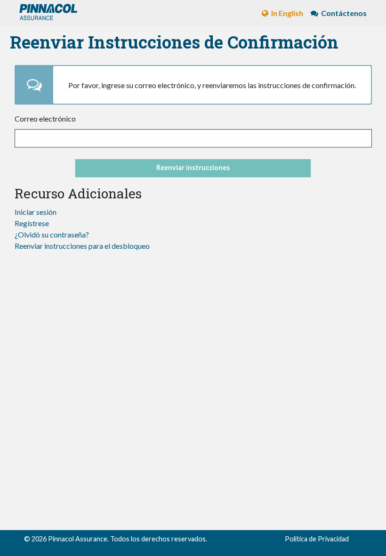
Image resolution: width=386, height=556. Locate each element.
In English (286, 12)
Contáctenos (343, 12)
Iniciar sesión (35, 211)
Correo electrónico (45, 118)
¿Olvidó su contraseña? (52, 234)
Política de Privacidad (317, 539)
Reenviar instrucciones (193, 168)
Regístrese (32, 223)
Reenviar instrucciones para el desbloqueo (82, 245)
